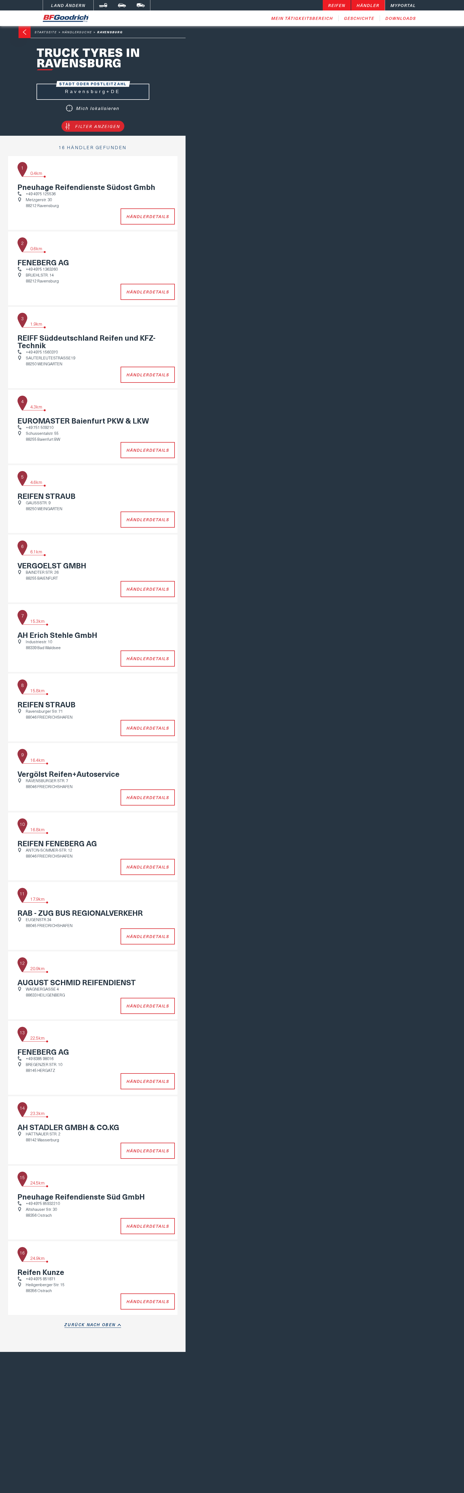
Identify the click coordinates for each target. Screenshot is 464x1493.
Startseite (46, 32)
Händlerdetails (147, 216)
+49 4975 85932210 (43, 1203)
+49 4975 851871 (41, 1279)
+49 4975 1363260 (42, 269)
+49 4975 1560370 (42, 352)
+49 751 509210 (39, 427)
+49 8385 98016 (39, 1058)
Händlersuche (77, 32)
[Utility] (140, 5)
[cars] (122, 5)
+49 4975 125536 (41, 194)
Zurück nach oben (90, 1324)
